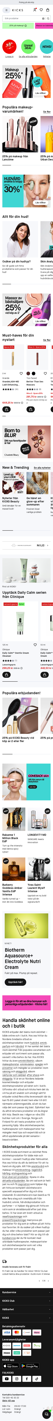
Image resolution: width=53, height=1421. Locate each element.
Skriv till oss (8, 1400)
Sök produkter (12, 18)
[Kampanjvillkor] (22, 403)
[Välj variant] (30, 409)
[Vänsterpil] (39, 1281)
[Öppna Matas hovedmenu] (6, 10)
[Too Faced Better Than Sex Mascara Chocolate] (37, 378)
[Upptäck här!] (26, 925)
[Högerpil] (48, 1281)
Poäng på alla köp (26, 2)
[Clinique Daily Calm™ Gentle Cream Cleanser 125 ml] (20, 639)
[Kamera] (43, 18)
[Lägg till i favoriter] (21, 373)
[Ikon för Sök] (48, 18)
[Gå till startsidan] (17, 10)
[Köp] (6, 409)
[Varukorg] (48, 10)
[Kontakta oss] (46, 1414)
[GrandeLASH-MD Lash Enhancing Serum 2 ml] (13, 378)
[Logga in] (35, 10)
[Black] (33, 373)
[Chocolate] (28, 373)
